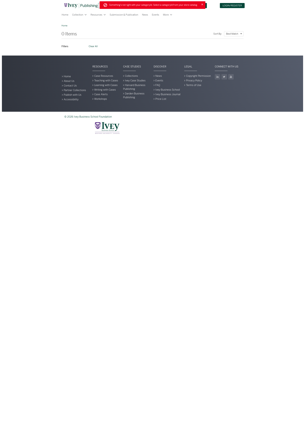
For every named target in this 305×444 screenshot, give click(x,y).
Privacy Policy (194, 80)
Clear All (93, 46)
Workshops (100, 99)
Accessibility (71, 99)
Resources (96, 14)
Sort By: (217, 33)
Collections (131, 76)
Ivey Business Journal (167, 94)
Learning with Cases (106, 85)
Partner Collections (75, 90)
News (145, 14)
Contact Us (70, 85)
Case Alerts (101, 94)
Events (155, 14)
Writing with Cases (105, 89)
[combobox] (234, 33)
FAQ (157, 85)
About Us (69, 81)
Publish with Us (72, 94)
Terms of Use (193, 85)
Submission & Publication (124, 14)
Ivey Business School (167, 89)
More (166, 14)
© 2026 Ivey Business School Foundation (88, 116)
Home (65, 14)
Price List (160, 99)
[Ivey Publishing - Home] (81, 5)
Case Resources (103, 76)
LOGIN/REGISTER (232, 5)
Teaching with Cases (106, 80)
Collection (77, 14)
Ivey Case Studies (135, 80)
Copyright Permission (198, 76)
